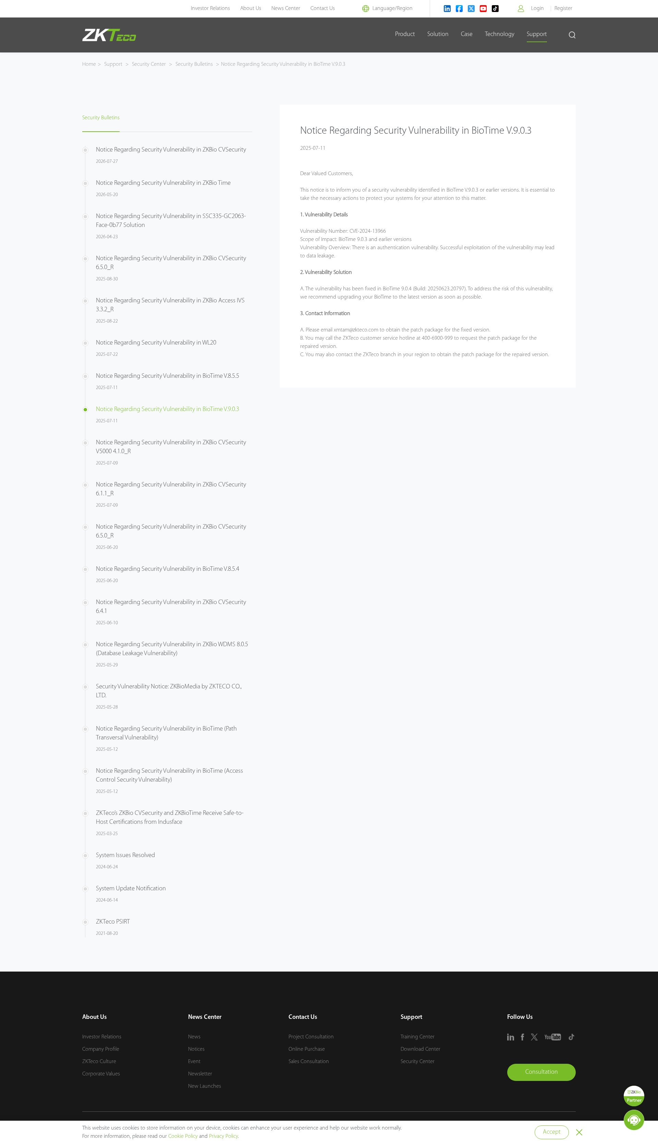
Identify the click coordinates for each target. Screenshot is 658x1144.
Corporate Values (101, 1074)
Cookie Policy (183, 1136)
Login (537, 8)
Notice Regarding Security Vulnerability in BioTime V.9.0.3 (283, 64)
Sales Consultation (309, 1061)
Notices (196, 1049)
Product (405, 35)
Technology (499, 35)
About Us (250, 8)
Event (194, 1061)
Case (467, 35)
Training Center (418, 1037)
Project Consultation (311, 1037)
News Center (285, 8)
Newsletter (200, 1074)
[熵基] (109, 35)
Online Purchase (307, 1049)
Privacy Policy (223, 1136)
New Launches (204, 1086)
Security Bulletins (194, 64)
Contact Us (322, 8)
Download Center (420, 1049)
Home (89, 64)
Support (537, 35)
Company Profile (100, 1049)
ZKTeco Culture (99, 1061)
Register (563, 8)
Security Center (149, 64)
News (194, 1037)
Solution (438, 35)
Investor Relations (210, 8)
